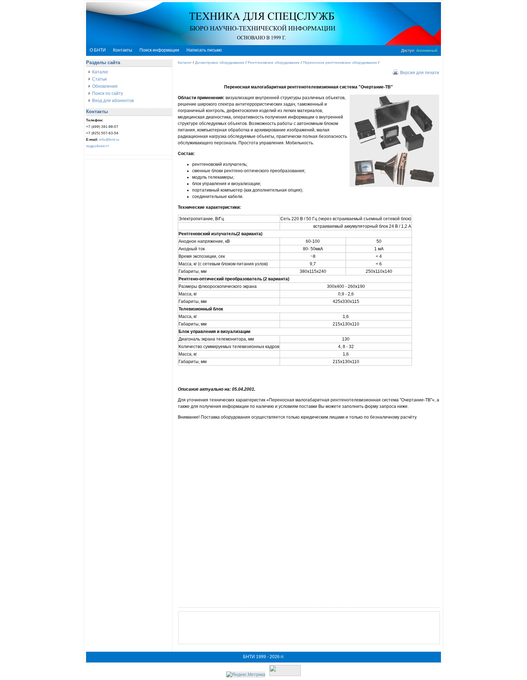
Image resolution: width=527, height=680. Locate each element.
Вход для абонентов (113, 100)
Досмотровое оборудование (219, 62)
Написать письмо (204, 50)
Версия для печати (419, 72)
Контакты (122, 50)
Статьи (99, 79)
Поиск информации (159, 50)
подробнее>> (97, 146)
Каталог (100, 71)
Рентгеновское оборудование (274, 62)
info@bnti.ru (109, 139)
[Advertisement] (309, 628)
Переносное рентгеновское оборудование (340, 62)
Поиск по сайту (107, 93)
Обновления (105, 86)
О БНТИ (98, 50)
